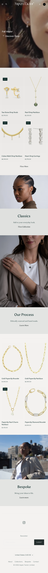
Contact (36, 562)
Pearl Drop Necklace (32, 112)
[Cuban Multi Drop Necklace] (12, 136)
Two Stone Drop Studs (10, 112)
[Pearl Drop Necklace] (35, 93)
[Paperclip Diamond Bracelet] (35, 403)
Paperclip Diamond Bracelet (35, 422)
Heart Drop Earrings (32, 156)
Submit (39, 542)
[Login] (40, 4)
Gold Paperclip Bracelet (10, 379)
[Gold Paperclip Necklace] (35, 359)
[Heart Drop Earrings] (35, 136)
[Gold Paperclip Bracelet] (12, 359)
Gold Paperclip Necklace (34, 379)
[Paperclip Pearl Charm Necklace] (12, 403)
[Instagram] (24, 522)
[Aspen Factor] (24, 3)
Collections (19, 562)
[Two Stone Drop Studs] (12, 93)
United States (23, 555)
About (10, 562)
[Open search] (6, 4)
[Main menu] (2, 4)
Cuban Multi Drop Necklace (12, 156)
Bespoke (28, 562)
